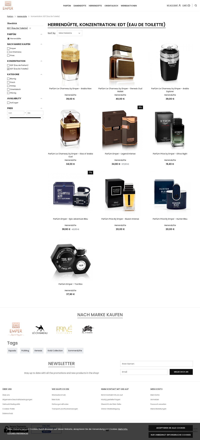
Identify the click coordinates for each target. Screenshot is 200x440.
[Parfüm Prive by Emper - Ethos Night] (170, 128)
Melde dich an (181, 371)
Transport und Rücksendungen (65, 409)
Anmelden (154, 399)
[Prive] (64, 334)
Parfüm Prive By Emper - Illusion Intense (120, 219)
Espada (12, 350)
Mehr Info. (123, 429)
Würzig (13, 93)
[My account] (174, 5)
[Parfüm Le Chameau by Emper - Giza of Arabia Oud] (70, 128)
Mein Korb (56, 399)
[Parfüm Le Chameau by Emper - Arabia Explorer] (170, 63)
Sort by (52, 33)
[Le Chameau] (40, 334)
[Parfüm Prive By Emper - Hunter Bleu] (170, 193)
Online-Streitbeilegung (110, 409)
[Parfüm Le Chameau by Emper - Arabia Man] (70, 63)
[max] (35, 113)
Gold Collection (55, 350)
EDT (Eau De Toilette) (17, 28)
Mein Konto (154, 395)
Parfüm (67, 5)
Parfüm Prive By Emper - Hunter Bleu (170, 219)
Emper (13, 48)
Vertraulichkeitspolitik (11, 404)
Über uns (6, 395)
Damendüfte (80, 5)
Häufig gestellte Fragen (110, 399)
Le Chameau (15, 52)
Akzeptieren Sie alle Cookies (170, 428)
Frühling (25, 350)
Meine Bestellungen (158, 409)
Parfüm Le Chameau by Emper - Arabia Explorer (170, 90)
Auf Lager (14, 102)
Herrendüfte (95, 5)
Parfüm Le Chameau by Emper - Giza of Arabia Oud (70, 155)
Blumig (13, 78)
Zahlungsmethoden (60, 404)
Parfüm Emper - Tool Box (70, 284)
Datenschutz (7, 413)
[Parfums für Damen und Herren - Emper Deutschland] (20, 5)
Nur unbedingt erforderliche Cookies (171, 434)
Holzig (13, 85)
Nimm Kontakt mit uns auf (112, 395)
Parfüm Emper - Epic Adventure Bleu (70, 219)
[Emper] (16, 334)
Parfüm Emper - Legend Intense (120, 153)
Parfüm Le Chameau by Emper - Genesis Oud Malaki (120, 90)
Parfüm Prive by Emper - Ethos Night (170, 153)
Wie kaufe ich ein (59, 395)
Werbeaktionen (129, 5)
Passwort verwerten (158, 404)
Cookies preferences (17, 433)
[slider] (8, 117)
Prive (12, 55)
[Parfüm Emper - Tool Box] (70, 258)
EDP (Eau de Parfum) (19, 65)
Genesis (38, 350)
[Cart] (186, 5)
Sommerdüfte (75, 350)
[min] (15, 113)
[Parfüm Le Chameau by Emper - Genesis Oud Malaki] (120, 63)
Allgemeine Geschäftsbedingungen (17, 399)
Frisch (12, 82)
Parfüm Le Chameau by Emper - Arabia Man (70, 88)
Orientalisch (111, 5)
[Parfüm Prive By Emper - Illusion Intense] (120, 193)
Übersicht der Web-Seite (111, 404)
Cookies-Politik (8, 409)
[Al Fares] (88, 334)
